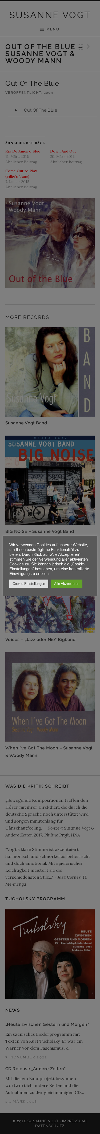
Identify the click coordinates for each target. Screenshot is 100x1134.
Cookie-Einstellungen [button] (29, 584)
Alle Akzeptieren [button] (66, 584)
